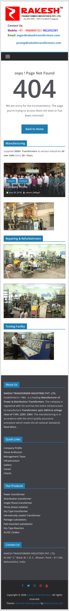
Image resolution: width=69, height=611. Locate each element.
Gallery (8, 464)
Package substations (15, 519)
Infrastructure (11, 460)
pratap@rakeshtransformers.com (38, 43)
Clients (7, 473)
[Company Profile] (34, 164)
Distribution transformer (17, 498)
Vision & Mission (13, 452)
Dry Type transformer (16, 511)
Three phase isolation (16, 507)
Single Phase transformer (18, 502)
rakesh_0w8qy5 (33, 192)
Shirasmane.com (53, 603)
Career (7, 469)
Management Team (14, 456)
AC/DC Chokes (11, 532)
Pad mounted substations (18, 524)
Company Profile (16, 187)
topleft (11, 181)
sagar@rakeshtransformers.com (38, 35)
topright (23, 181)
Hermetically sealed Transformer (22, 515)
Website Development (27, 603)
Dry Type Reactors (14, 528)
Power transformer (14, 494)
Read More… (11, 426)
